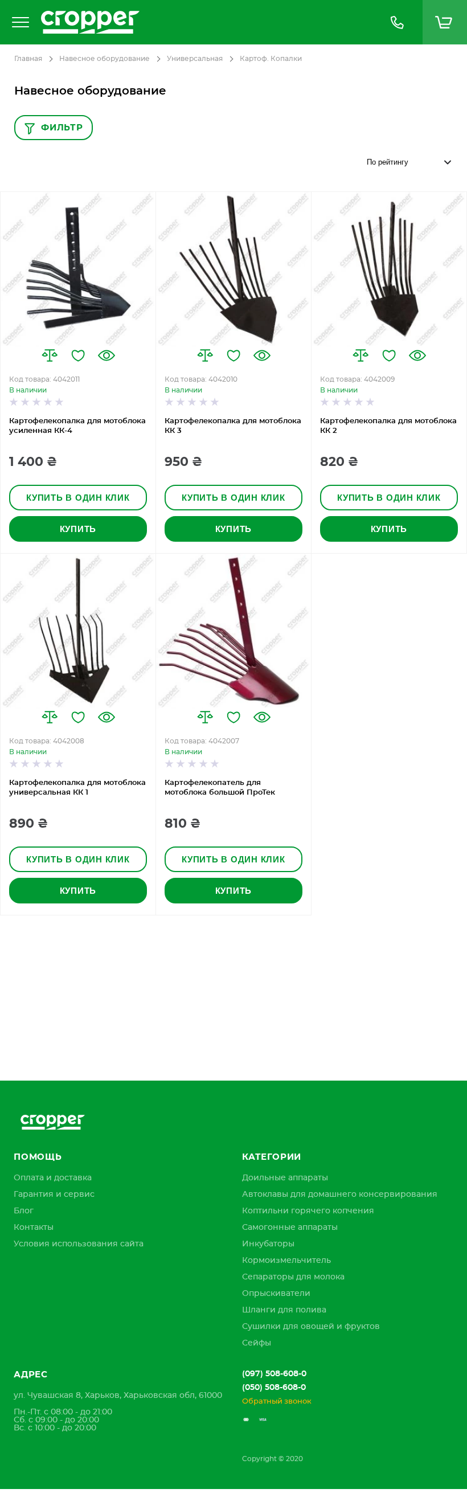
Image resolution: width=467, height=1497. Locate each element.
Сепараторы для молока (293, 1277)
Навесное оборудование (104, 58)
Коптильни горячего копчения (308, 1211)
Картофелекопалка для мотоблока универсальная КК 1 (77, 787)
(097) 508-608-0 (274, 1374)
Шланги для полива (284, 1310)
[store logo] (203, 22)
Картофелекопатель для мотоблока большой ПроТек (220, 787)
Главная (28, 58)
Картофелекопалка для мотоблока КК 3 (233, 426)
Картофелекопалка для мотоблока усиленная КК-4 (77, 426)
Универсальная (195, 58)
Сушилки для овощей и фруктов (311, 1327)
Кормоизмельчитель (286, 1261)
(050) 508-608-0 (274, 1388)
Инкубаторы (268, 1244)
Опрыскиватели (276, 1294)
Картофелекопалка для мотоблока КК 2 (388, 426)
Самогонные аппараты (290, 1228)
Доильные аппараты (285, 1178)
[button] (49, 355)
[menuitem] (53, 1178)
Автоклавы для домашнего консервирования (339, 1195)
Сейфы (256, 1343)
